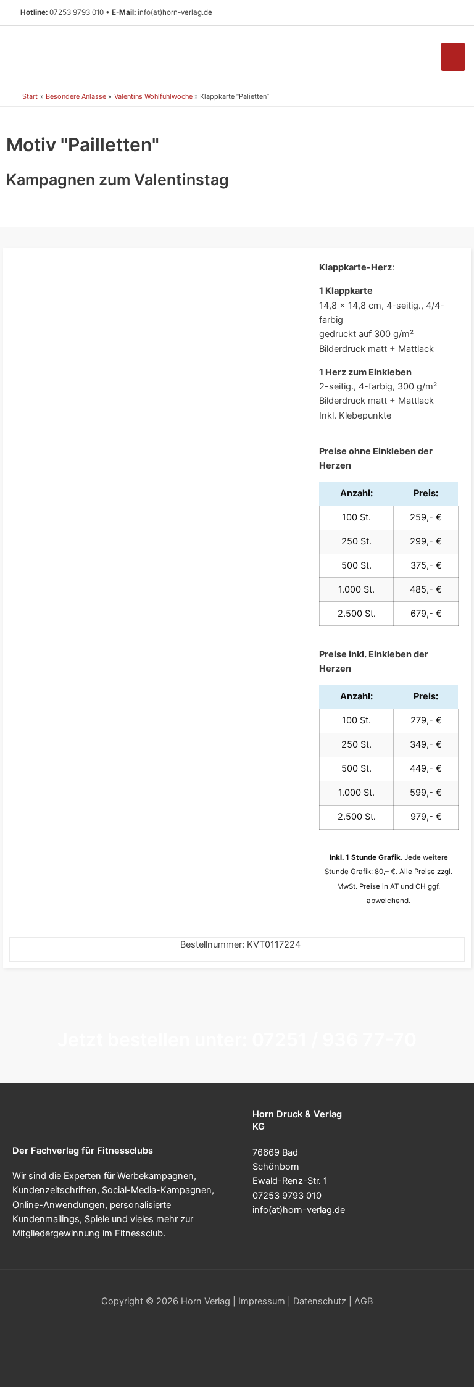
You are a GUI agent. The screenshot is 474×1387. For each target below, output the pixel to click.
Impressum (261, 1301)
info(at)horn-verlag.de (175, 12)
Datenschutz (319, 1301)
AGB (363, 1301)
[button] (449, 13)
